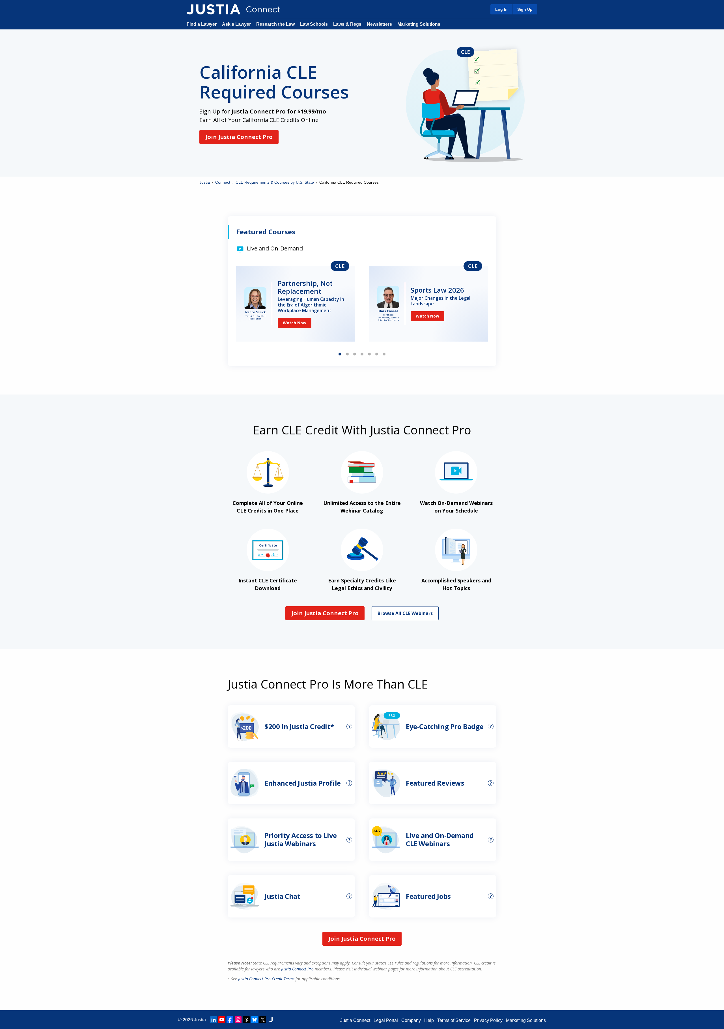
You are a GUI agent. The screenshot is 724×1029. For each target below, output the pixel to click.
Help (429, 1020)
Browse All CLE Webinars (405, 613)
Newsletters (379, 24)
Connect (222, 182)
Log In (501, 9)
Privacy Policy (488, 1020)
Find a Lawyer (202, 24)
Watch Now (294, 316)
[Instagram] (238, 1019)
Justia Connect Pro (297, 969)
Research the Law (275, 24)
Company (411, 1020)
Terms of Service (454, 1020)
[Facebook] (230, 1019)
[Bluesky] (254, 1019)
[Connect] (213, 9)
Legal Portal (386, 1020)
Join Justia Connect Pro (239, 137)
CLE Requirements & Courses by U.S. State (275, 182)
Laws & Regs (347, 24)
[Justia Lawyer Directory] (271, 1019)
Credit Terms (266, 978)
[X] (262, 1019)
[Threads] (246, 1019)
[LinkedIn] (213, 1019)
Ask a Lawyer (237, 24)
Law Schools (314, 24)
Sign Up (525, 9)
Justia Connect (355, 1020)
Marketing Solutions (418, 24)
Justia (204, 182)
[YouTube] (221, 1019)
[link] (295, 304)
